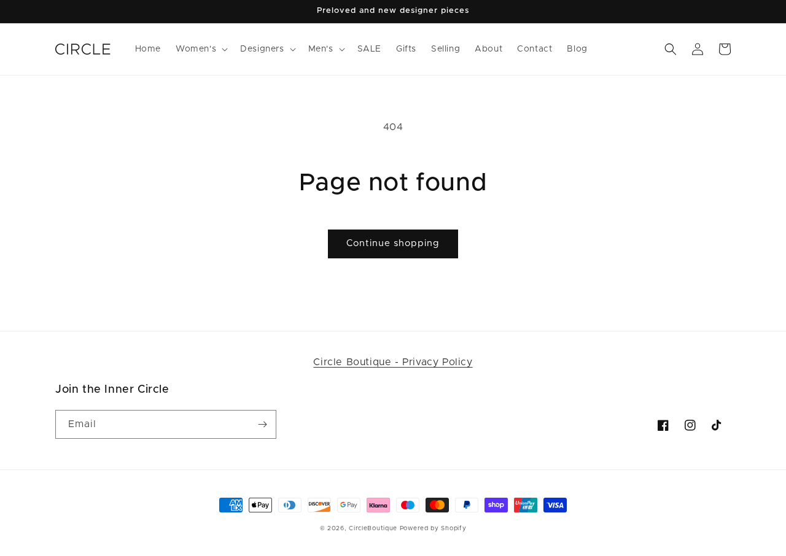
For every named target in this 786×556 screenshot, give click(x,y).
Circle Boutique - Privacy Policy (392, 362)
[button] (200, 49)
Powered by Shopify (433, 528)
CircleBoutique (373, 528)
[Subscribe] (262, 424)
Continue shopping (393, 243)
